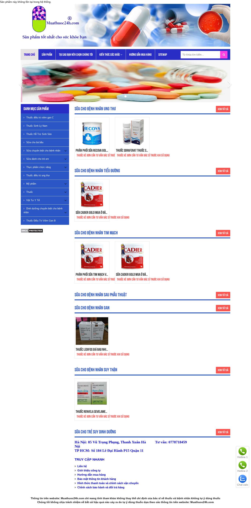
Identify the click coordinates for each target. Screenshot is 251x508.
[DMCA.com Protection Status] (32, 230)
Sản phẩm (47, 54)
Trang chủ (29, 54)
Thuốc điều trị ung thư (38, 175)
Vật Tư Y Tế (33, 200)
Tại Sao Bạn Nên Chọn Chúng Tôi (76, 54)
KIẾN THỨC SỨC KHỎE (110, 54)
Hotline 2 (242, 470)
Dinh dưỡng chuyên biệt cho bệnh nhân (43, 210)
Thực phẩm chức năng (38, 167)
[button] (19, 81)
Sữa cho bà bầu (34, 142)
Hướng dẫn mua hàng (140, 54)
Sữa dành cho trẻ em (37, 159)
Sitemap (162, 54)
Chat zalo (242, 484)
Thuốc (29, 192)
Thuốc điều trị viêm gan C (40, 117)
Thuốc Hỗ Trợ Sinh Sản (39, 134)
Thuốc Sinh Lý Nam (36, 125)
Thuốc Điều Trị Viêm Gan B (41, 220)
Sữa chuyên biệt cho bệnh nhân (43, 150)
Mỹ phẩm (31, 183)
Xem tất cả (223, 109)
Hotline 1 (242, 457)
